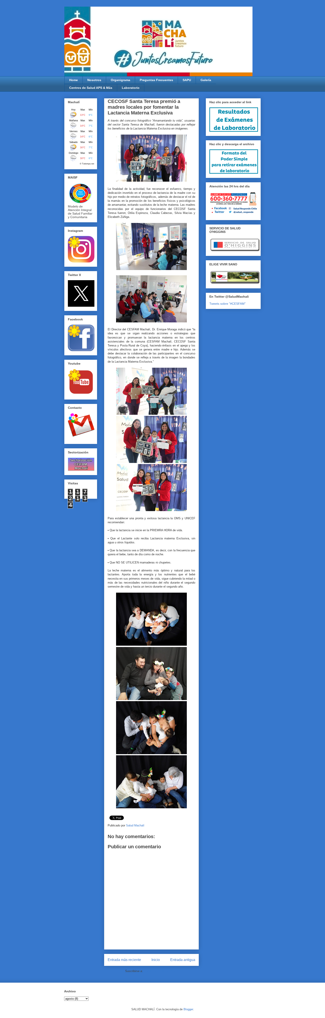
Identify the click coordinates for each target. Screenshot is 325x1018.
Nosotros (94, 80)
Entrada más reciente (124, 960)
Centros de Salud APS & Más (90, 87)
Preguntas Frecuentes (156, 80)
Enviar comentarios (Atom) (161, 971)
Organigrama (120, 80)
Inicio (155, 960)
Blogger (188, 1009)
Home (73, 80)
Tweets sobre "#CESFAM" (227, 303)
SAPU (187, 80)
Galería (206, 80)
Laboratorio (131, 87)
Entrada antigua (182, 960)
